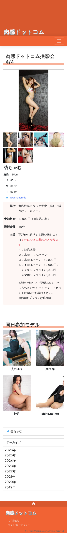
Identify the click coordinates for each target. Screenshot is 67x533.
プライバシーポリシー (19, 524)
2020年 (10, 482)
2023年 (10, 466)
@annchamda (18, 197)
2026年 (10, 450)
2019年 (10, 487)
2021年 (10, 477)
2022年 (10, 471)
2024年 (10, 461)
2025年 (10, 455)
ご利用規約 (13, 520)
